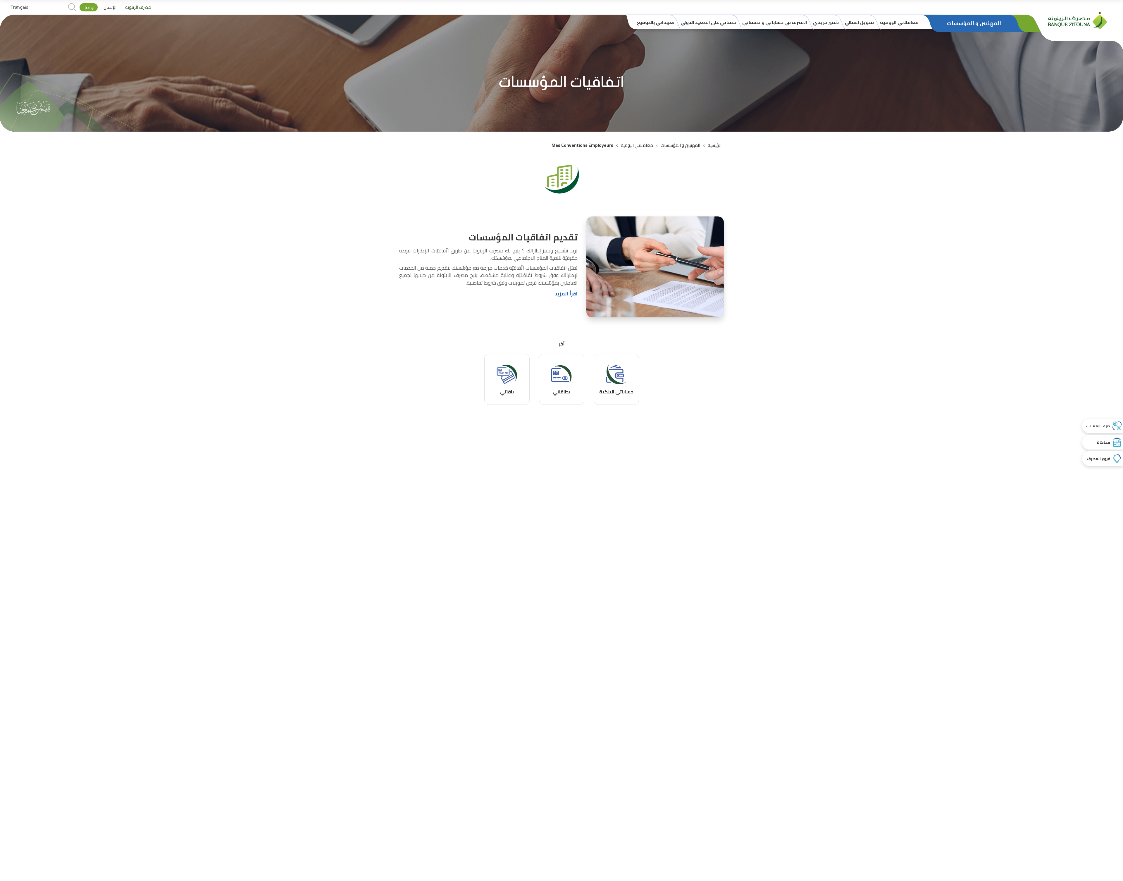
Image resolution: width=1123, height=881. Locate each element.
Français (19, 7)
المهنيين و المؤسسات (680, 145)
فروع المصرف (1098, 459)
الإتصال (110, 7)
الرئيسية (714, 145)
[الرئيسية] (1077, 20)
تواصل (88, 7)
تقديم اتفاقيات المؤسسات (523, 237)
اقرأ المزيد (566, 293)
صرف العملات (1098, 426)
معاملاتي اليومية (637, 145)
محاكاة (1103, 442)
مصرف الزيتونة (138, 7)
